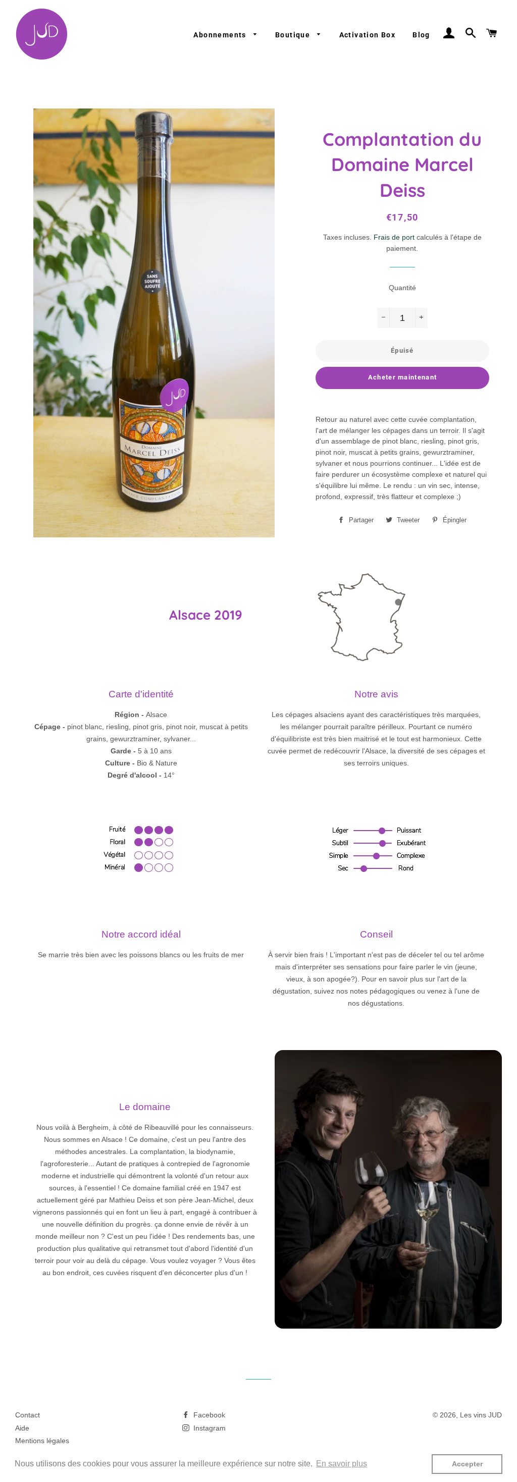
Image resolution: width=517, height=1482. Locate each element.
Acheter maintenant (402, 377)
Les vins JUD (481, 1415)
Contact (27, 1415)
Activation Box (367, 35)
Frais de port (394, 237)
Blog (421, 35)
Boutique (294, 35)
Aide (22, 1428)
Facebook (208, 1415)
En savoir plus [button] (341, 1463)
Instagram (208, 1428)
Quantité (402, 288)
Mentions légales (42, 1441)
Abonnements (220, 35)
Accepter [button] (467, 1464)
